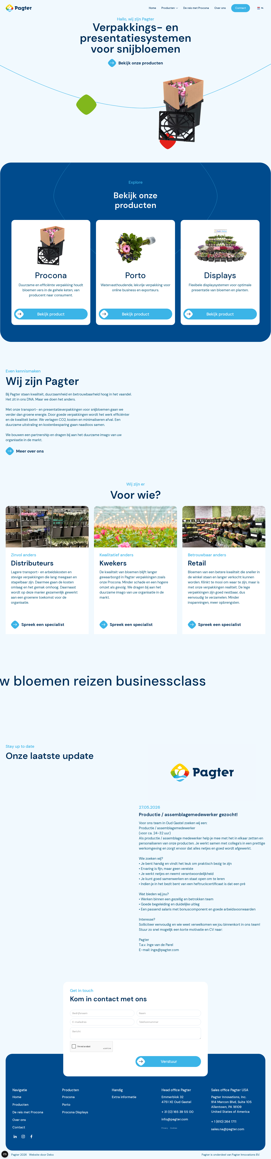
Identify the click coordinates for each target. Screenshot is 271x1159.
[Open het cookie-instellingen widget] (4, 1154)
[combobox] (260, 8)
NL (262, 8)
